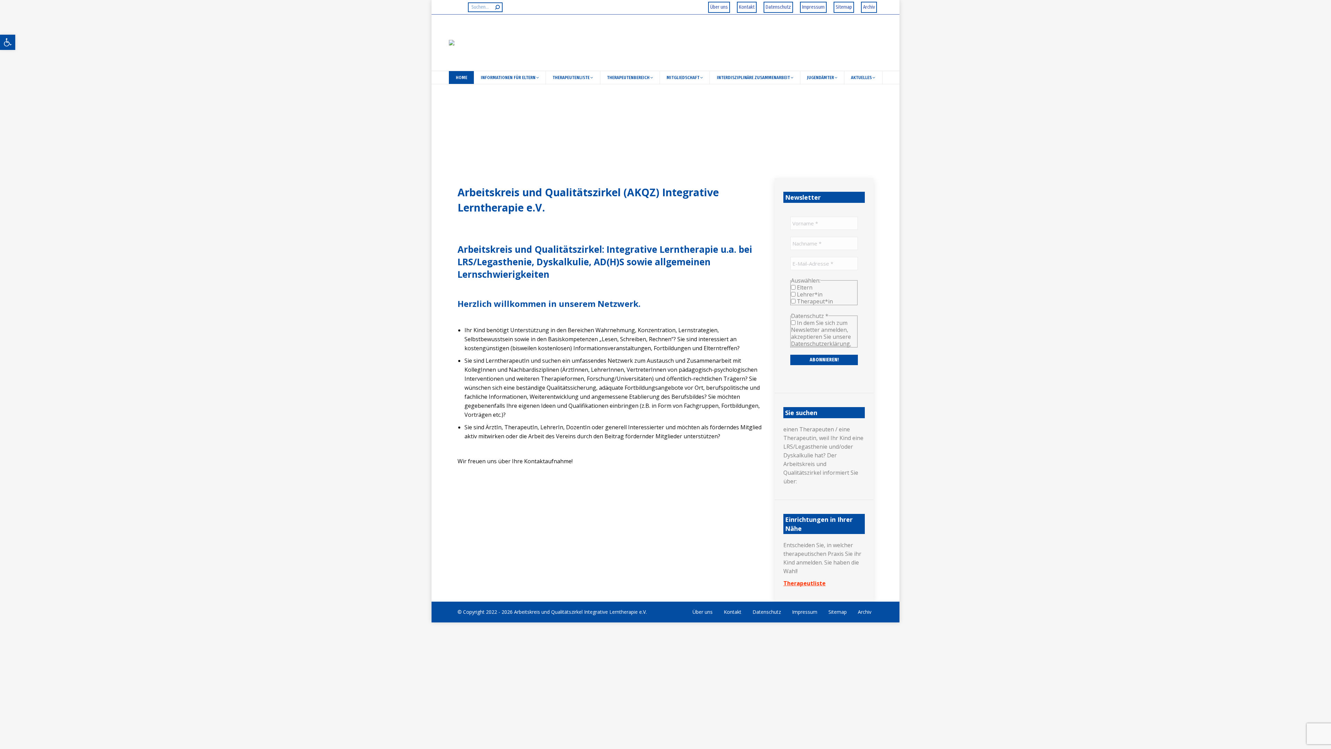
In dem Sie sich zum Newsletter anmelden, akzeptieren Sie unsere (821, 333)
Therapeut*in (814, 301)
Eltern (803, 287)
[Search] (497, 7)
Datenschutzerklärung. (821, 343)
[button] (7, 42)
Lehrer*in (809, 294)
